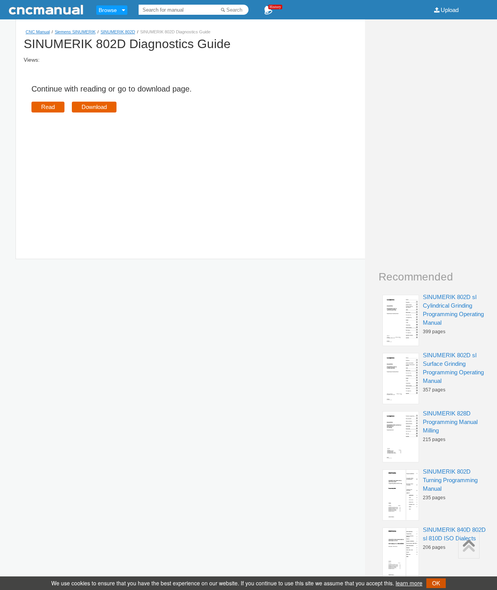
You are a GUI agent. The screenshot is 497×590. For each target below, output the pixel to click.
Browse (108, 10)
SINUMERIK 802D (118, 31)
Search (234, 10)
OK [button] (436, 583)
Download (94, 107)
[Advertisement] (96, 174)
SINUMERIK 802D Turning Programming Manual (450, 480)
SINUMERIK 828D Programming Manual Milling (450, 422)
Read (48, 107)
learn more (409, 583)
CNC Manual (38, 31)
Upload (450, 10)
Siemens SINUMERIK (75, 31)
